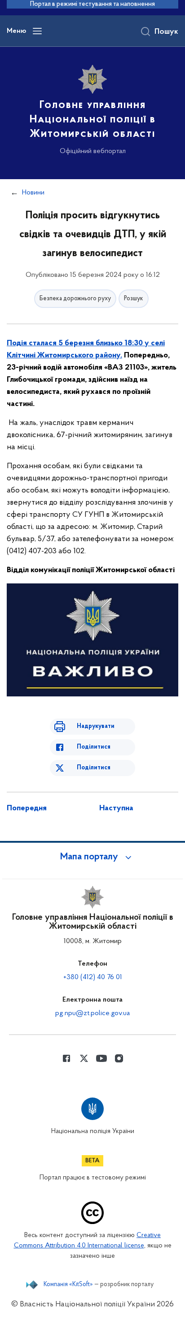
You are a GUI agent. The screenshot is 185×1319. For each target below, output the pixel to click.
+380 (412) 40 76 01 (92, 977)
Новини (33, 192)
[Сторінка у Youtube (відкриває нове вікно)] (101, 1058)
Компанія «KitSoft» (68, 1285)
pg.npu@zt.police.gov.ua (92, 1013)
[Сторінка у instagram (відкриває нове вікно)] (119, 1058)
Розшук (133, 298)
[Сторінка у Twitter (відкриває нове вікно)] (84, 1058)
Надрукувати (96, 726)
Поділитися (93, 747)
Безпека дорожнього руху (75, 298)
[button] (92, 857)
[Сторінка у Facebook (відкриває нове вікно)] (66, 1058)
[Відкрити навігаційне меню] (37, 31)
